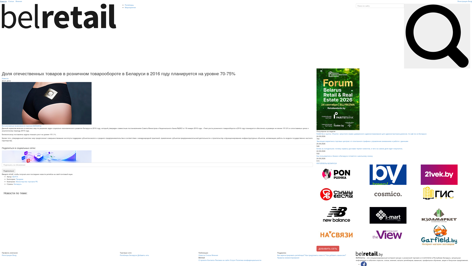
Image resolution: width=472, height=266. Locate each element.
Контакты (211, 260)
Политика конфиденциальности (248, 260)
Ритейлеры (129, 5)
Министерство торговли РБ (27, 181)
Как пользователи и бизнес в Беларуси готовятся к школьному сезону (345, 156)
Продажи (19, 179)
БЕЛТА (15, 176)
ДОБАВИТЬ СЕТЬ (328, 248)
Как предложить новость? (315, 255)
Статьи (11, 1)
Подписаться (8, 171)
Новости (3, 1)
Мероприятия (130, 7)
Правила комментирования (288, 257)
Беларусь (18, 184)
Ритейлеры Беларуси (128, 255)
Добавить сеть (143, 255)
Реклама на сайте (222, 260)
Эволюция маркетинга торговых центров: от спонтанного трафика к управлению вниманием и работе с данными (362, 141)
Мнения (19, 1)
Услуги (232, 260)
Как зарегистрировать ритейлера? (291, 255)
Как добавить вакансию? (336, 255)
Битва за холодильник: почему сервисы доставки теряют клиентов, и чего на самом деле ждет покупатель (359, 148)
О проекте (203, 260)
